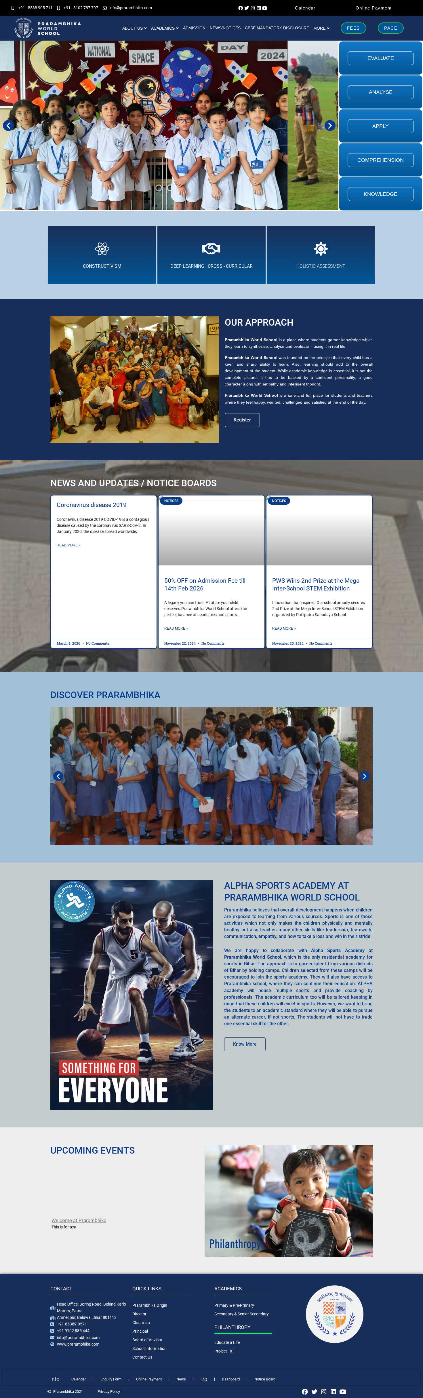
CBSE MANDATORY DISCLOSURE (277, 28)
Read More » (69, 545)
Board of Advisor (147, 1340)
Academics (163, 28)
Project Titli (224, 1351)
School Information (149, 1348)
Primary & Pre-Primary (234, 1305)
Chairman (141, 1322)
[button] (8, 125)
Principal (140, 1331)
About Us (132, 28)
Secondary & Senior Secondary (241, 1314)
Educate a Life (227, 1342)
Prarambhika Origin (149, 1305)
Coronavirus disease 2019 (92, 505)
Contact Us (142, 1357)
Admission (194, 28)
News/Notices (225, 28)
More (319, 28)
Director (139, 1314)
